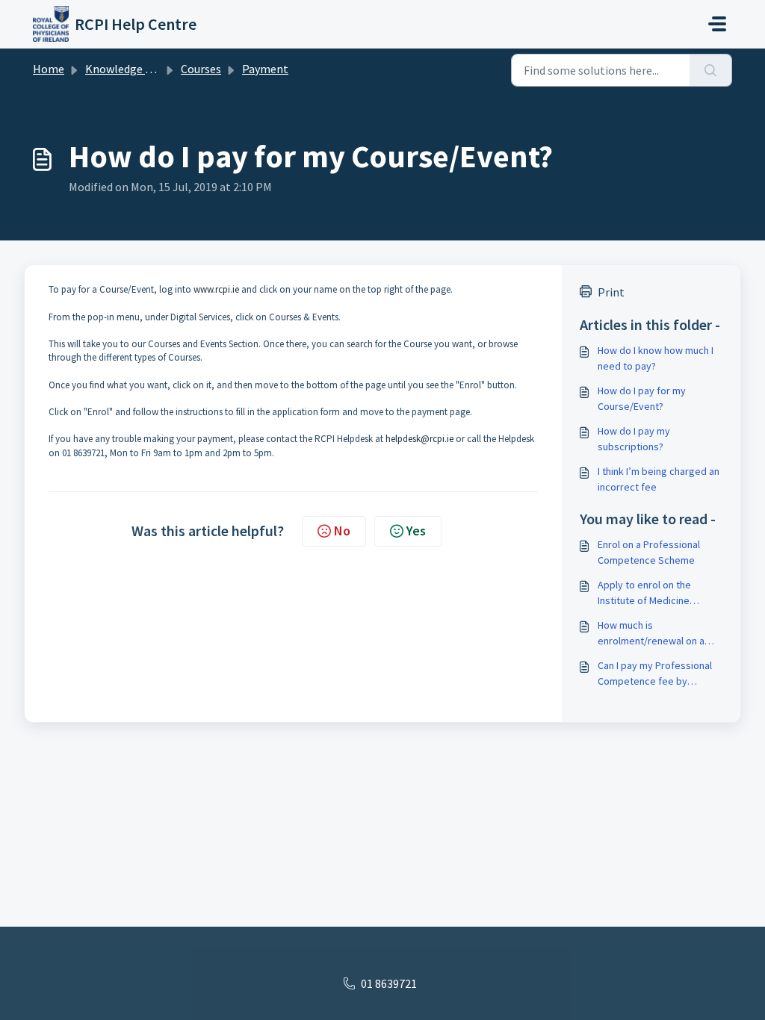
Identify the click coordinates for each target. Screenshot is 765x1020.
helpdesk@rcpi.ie (419, 438)
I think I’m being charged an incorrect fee (658, 479)
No (342, 530)
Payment (265, 68)
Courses (201, 68)
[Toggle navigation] (717, 23)
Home (48, 68)
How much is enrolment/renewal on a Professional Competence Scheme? (656, 633)
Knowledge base (127, 68)
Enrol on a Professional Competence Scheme (649, 552)
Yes (416, 530)
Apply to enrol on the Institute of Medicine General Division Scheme (653, 593)
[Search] (711, 70)
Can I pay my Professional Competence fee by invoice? (655, 674)
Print (611, 291)
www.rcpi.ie (216, 289)
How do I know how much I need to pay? (655, 358)
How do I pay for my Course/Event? (642, 398)
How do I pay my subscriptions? (634, 438)
